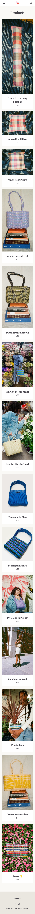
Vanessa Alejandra (22, 908)
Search (17, 898)
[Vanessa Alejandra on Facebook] (16, 904)
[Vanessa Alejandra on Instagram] (19, 904)
